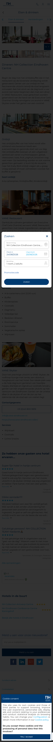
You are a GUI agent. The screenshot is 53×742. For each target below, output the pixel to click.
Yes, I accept (26, 736)
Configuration (40, 717)
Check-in (10, 252)
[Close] (47, 236)
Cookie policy (41, 720)
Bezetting (9, 261)
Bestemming (11, 243)
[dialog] (26, 717)
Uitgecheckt (30, 252)
